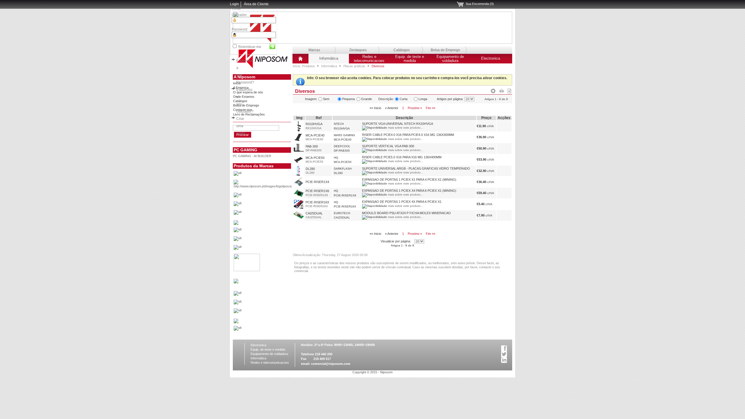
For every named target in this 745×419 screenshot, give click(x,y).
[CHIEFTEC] (272, 214)
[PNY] (236, 322)
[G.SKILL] (272, 231)
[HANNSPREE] (272, 240)
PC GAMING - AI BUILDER (252, 156)
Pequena (348, 99)
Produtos (308, 66)
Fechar (235, 8)
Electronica (490, 58)
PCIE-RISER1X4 (317, 182)
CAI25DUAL (314, 213)
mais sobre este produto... (405, 127)
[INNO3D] (272, 249)
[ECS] (236, 224)
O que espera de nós (248, 92)
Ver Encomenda (460, 4)
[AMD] (272, 185)
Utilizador (239, 15)
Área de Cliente (256, 4)
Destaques (358, 50)
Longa (422, 99)
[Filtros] (493, 90)
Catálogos (401, 50)
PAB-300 (312, 146)
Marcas (314, 50)
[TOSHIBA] (272, 329)
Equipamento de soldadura (450, 59)
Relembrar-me (249, 47)
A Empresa (241, 87)
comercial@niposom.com (330, 363)
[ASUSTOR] (272, 205)
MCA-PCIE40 (315, 135)
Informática (328, 58)
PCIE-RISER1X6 (317, 191)
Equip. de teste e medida (409, 59)
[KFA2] (247, 270)
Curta (403, 99)
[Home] (300, 60)
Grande (366, 99)
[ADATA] (272, 175)
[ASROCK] (272, 196)
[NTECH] (272, 312)
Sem (326, 99)
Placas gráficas (354, 66)
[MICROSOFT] (272, 295)
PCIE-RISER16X (317, 202)
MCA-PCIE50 (315, 157)
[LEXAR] (236, 282)
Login (234, 4)
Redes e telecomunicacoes (369, 59)
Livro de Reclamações (249, 114)
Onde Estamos (243, 96)
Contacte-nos (242, 109)
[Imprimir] (501, 90)
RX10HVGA (314, 124)
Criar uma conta (240, 126)
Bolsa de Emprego (445, 50)
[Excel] (509, 90)
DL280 (310, 169)
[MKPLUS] (272, 303)
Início (296, 66)
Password (239, 29)
